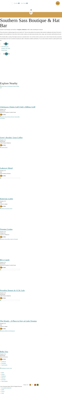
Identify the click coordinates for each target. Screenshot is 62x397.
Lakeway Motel (6, 168)
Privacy (3, 391)
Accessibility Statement (6, 387)
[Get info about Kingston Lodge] (31, 187)
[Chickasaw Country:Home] (6, 3)
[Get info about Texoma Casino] (31, 218)
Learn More (3, 114)
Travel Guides (23, 3)
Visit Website (6, 43)
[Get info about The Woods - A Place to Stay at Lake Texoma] (31, 310)
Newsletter (16, 3)
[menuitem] (16, 3)
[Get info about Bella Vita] (31, 340)
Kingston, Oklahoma (22, 29)
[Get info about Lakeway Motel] (31, 157)
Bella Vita (4, 352)
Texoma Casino (6, 229)
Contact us (3, 361)
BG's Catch (4, 260)
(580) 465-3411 (6, 53)
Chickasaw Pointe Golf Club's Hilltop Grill (17, 107)
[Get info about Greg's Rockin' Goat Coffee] (31, 126)
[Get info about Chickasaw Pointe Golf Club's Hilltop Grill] (31, 95)
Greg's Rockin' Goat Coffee (11, 138)
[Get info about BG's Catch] (31, 248)
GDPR (2, 389)
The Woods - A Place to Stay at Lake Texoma (18, 321)
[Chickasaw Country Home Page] (31, 370)
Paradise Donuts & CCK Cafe (12, 290)
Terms (2, 393)
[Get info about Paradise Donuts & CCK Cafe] (31, 279)
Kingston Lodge (6, 199)
